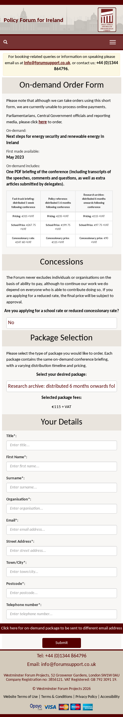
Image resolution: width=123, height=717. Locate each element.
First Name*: (16, 457)
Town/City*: (16, 563)
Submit (61, 643)
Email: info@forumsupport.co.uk (61, 664)
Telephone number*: (23, 605)
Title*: (11, 436)
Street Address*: (20, 542)
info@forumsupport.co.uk (47, 63)
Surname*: (15, 478)
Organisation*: (18, 499)
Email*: (12, 520)
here (43, 122)
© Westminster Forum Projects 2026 (61, 689)
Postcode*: (15, 584)
